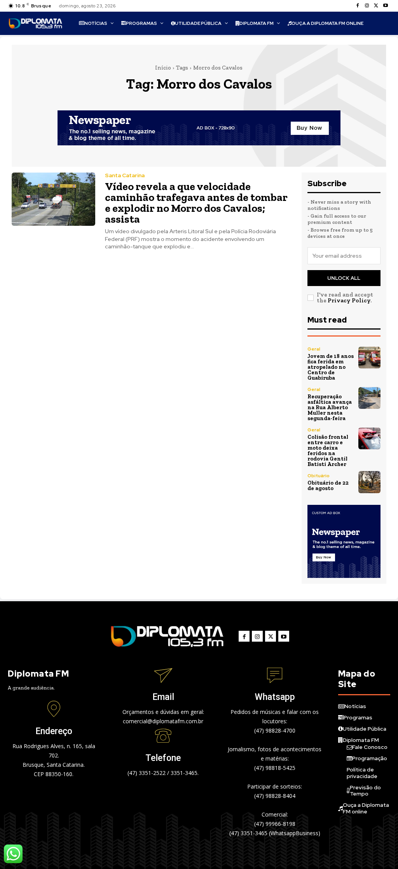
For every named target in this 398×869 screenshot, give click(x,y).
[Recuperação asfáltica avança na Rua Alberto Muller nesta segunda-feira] (369, 398)
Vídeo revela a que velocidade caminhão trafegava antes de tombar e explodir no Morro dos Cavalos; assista (196, 202)
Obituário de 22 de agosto (328, 486)
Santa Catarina (125, 175)
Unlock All (343, 278)
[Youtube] (385, 5)
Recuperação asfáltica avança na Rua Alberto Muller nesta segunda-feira (329, 407)
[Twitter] (376, 5)
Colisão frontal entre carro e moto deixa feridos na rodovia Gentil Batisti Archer (327, 451)
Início (163, 67)
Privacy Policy (349, 300)
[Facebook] (357, 5)
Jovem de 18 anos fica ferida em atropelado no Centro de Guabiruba (330, 367)
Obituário (318, 475)
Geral (313, 349)
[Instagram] (367, 5)
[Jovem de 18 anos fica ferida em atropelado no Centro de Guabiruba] (369, 358)
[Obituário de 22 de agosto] (369, 482)
